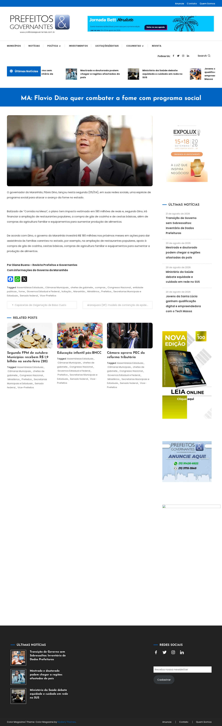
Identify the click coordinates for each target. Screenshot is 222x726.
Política (52, 45)
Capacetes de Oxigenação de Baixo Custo (40, 305)
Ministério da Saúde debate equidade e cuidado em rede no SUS (156, 74)
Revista (156, 45)
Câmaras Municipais (57, 287)
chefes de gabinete (82, 287)
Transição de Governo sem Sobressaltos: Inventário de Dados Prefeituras (48, 655)
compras (100, 287)
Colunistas (133, 45)
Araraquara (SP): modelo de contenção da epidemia (119, 305)
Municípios (14, 45)
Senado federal (29, 295)
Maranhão (79, 291)
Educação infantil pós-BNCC (79, 353)
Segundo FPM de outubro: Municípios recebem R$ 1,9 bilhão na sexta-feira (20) (27, 357)
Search (202, 56)
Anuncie (179, 3)
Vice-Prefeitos (48, 295)
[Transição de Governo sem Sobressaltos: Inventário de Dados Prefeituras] (18, 658)
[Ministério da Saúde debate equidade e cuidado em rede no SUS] (18, 696)
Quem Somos (207, 3)
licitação (66, 291)
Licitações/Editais (107, 45)
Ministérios (93, 291)
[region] (177, 696)
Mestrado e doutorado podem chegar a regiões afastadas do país (93, 74)
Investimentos (78, 45)
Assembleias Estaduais (30, 287)
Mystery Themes (66, 722)
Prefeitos (106, 291)
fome (22, 291)
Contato (192, 3)
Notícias (34, 45)
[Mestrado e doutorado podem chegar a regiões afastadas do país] (18, 677)
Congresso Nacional (119, 287)
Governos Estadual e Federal (43, 291)
